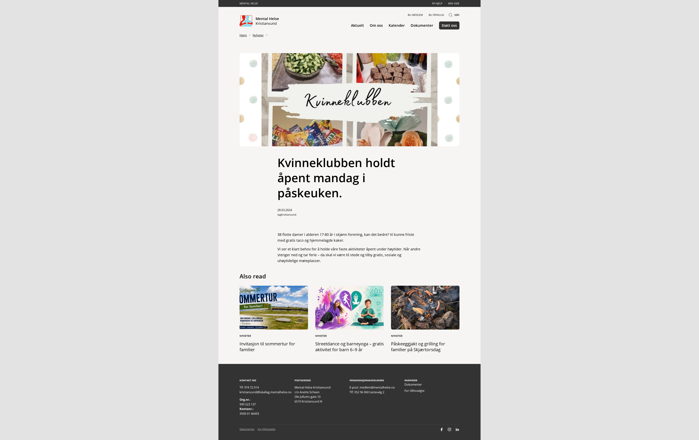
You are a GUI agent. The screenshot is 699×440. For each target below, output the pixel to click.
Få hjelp (437, 3)
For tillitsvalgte (414, 391)
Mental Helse (249, 3)
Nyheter (258, 35)
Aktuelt (357, 25)
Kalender (397, 25)
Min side (453, 3)
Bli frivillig (436, 15)
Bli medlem (415, 15)
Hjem (243, 35)
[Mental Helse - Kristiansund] (246, 21)
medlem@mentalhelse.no (377, 387)
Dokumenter (422, 25)
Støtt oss (449, 25)
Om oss (376, 25)
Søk (456, 14)
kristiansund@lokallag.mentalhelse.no (266, 392)
